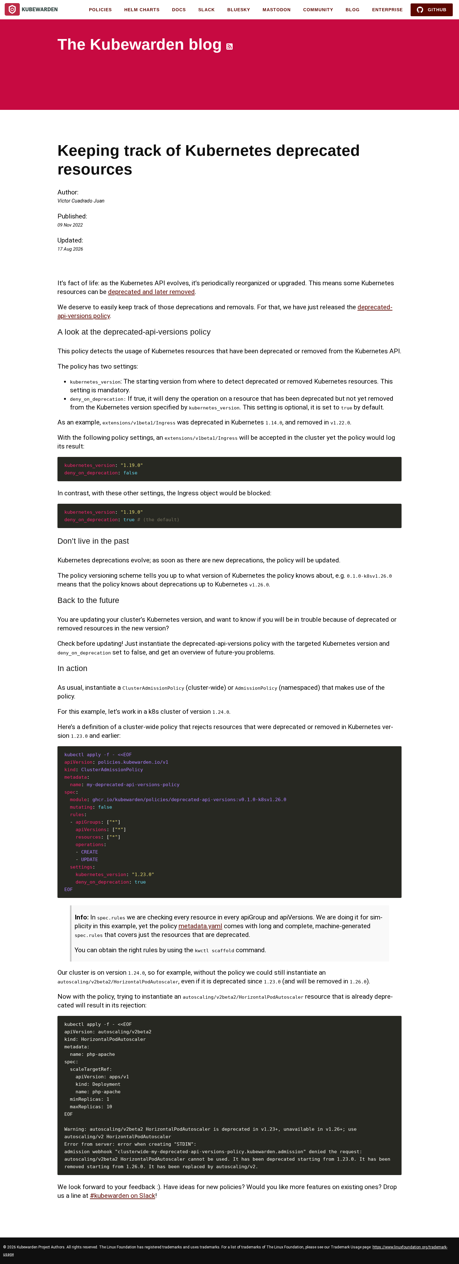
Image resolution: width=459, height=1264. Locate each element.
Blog (353, 9)
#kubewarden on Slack (122, 1195)
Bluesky (238, 9)
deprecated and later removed (151, 292)
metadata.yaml (200, 926)
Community (318, 9)
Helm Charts (142, 9)
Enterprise (387, 9)
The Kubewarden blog (139, 44)
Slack (206, 9)
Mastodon (277, 9)
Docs (179, 9)
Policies (100, 9)
